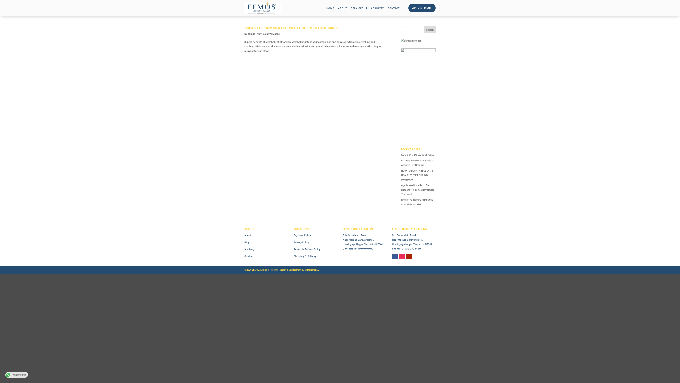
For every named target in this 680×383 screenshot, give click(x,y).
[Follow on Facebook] (395, 256)
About (342, 8)
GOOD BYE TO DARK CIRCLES (417, 154)
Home (330, 8)
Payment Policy (302, 235)
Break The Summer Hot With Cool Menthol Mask (291, 28)
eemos (251, 33)
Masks (276, 33)
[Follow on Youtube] (409, 256)
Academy (377, 8)
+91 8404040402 (363, 248)
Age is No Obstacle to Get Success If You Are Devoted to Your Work (418, 190)
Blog (247, 242)
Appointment (422, 7)
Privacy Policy (301, 242)
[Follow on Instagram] (402, 256)
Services (357, 8)
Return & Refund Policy (307, 249)
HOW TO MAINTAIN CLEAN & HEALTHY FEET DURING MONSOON (417, 175)
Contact (394, 8)
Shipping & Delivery (305, 256)
